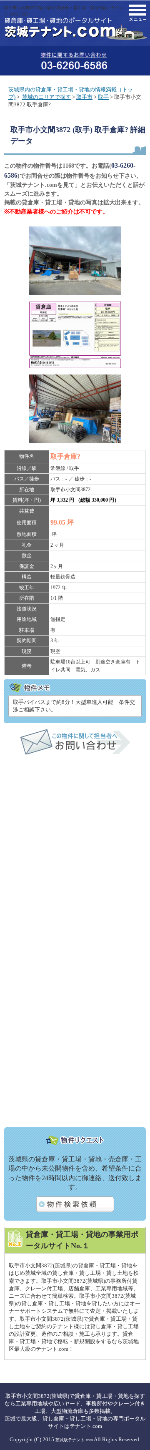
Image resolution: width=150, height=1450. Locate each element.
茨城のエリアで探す (46, 97)
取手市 (84, 97)
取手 (103, 97)
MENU (137, 13)
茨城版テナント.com (74, 1439)
